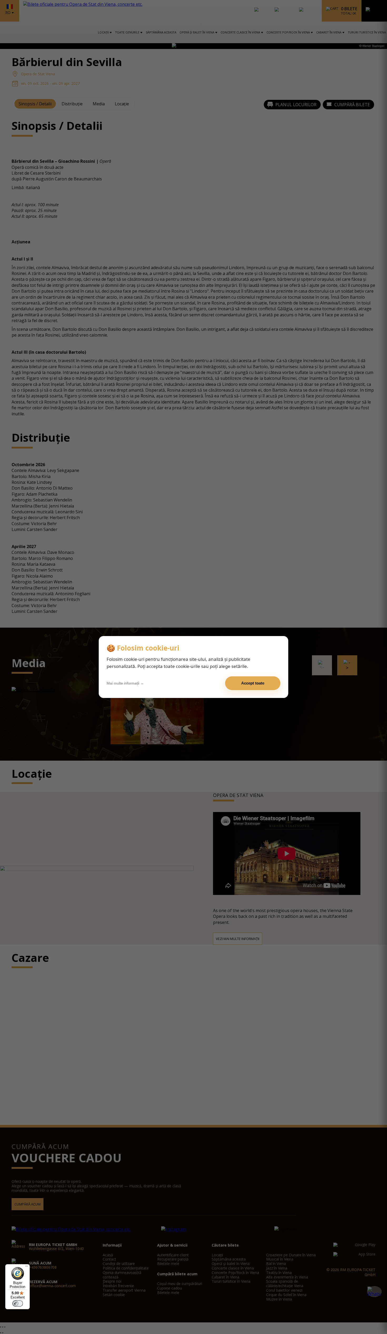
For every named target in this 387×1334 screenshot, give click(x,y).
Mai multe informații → (125, 683)
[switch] (17, 1303)
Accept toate (252, 683)
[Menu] (26, 1267)
